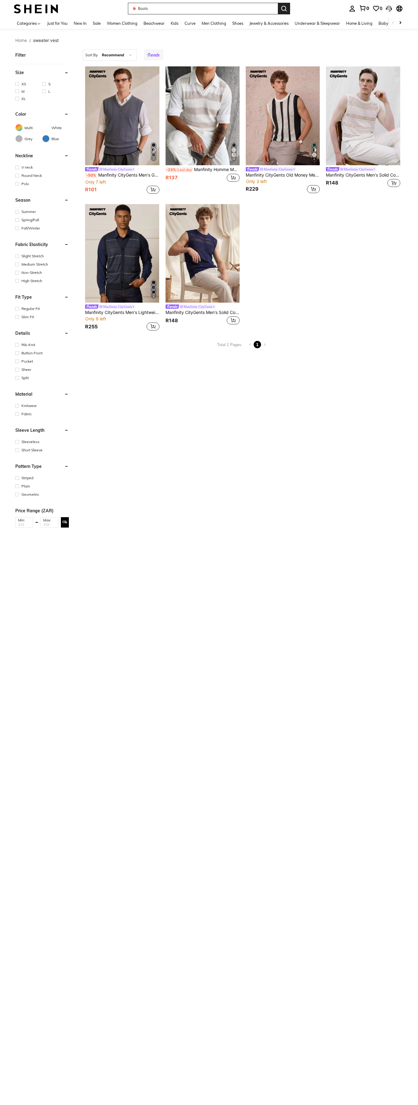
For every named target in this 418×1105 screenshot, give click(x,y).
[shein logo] (36, 8)
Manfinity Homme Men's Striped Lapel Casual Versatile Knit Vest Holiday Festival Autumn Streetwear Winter (203, 169)
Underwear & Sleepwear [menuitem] (317, 23)
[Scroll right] (400, 23)
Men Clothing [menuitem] (214, 23)
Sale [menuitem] (97, 23)
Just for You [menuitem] (57, 23)
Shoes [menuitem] (237, 23)
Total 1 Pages (229, 344)
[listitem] (122, 131)
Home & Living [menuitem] (359, 23)
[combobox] (109, 55)
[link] (364, 8)
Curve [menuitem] (190, 23)
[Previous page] (250, 344)
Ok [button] (64, 522)
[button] (389, 8)
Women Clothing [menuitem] (122, 23)
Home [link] (21, 40)
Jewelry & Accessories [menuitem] (269, 23)
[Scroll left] (393, 23)
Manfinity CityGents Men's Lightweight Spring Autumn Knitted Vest (122, 312)
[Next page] (264, 344)
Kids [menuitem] (174, 23)
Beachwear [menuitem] (154, 23)
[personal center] (352, 8)
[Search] (284, 8)
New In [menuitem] (80, 23)
